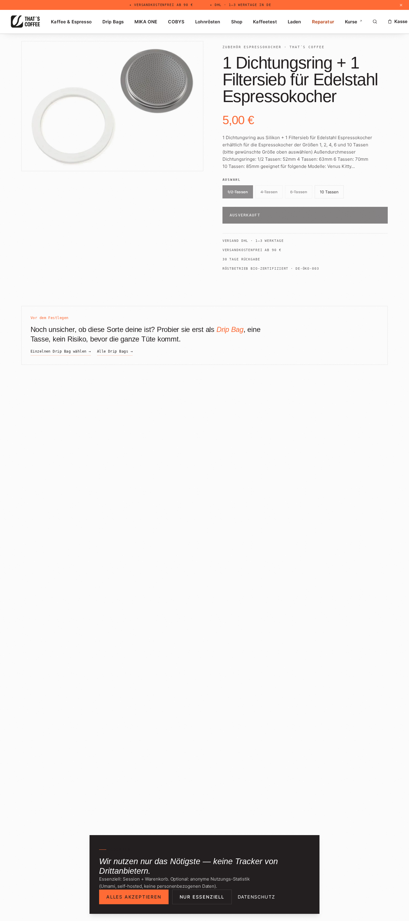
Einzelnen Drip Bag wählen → (61, 351)
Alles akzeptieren (133, 897)
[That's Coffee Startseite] (25, 21)
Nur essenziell (202, 897)
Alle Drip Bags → (115, 351)
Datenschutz (256, 897)
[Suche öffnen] (375, 21)
